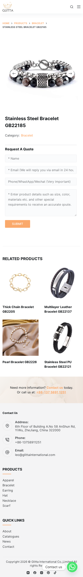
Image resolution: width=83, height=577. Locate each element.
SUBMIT (17, 224)
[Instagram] (41, 572)
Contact (8, 547)
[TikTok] (55, 572)
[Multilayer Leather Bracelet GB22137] (62, 283)
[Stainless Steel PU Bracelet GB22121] (62, 338)
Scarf (6, 505)
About (7, 531)
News (7, 541)
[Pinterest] (48, 572)
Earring (8, 490)
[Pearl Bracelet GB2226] (21, 338)
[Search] (71, 6)
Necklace (9, 500)
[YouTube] (28, 572)
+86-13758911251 (28, 442)
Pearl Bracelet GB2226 (20, 362)
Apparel (8, 480)
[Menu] (78, 6)
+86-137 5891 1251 (51, 392)
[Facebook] (34, 572)
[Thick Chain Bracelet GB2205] (21, 283)
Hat (5, 495)
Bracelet (27, 135)
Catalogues (11, 536)
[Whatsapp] (72, 567)
